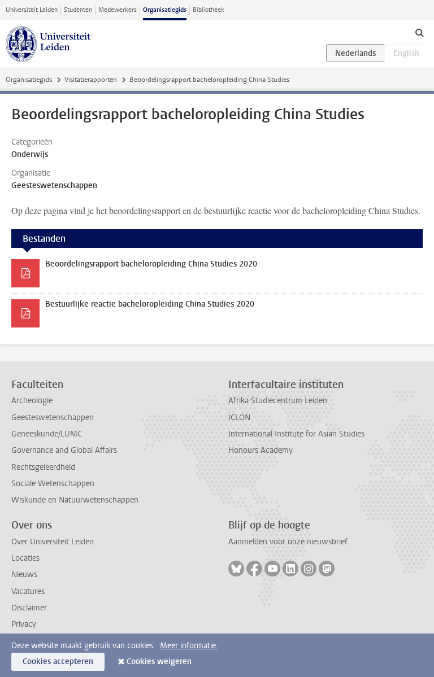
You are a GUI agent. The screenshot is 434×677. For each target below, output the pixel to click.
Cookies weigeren (159, 661)
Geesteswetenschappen (52, 417)
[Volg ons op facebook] (254, 568)
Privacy (23, 624)
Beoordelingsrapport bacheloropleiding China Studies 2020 (151, 264)
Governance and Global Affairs (64, 450)
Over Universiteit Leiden (52, 541)
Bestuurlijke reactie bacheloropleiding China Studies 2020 (149, 304)
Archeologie (32, 400)
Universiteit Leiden (32, 10)
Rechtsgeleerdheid (43, 467)
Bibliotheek (208, 10)
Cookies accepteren (58, 661)
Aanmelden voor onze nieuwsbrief (288, 541)
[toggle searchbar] (419, 32)
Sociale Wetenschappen (52, 483)
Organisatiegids (164, 10)
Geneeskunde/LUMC (46, 434)
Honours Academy (260, 450)
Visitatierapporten (90, 79)
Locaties (25, 558)
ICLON (239, 417)
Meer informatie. (189, 645)
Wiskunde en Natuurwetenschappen (74, 500)
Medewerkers (117, 10)
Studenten (78, 10)
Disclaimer (29, 607)
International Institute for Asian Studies (296, 434)
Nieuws (24, 574)
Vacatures (28, 591)
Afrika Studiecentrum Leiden (277, 400)
